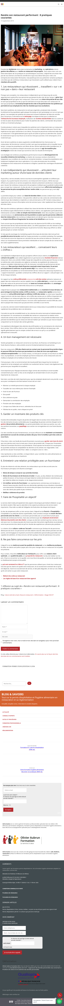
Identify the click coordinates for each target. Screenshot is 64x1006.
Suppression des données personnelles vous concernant (44, 968)
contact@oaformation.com (16, 968)
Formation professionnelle (11, 723)
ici (18, 994)
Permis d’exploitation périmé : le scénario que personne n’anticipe (20, 911)
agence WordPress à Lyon (48, 1003)
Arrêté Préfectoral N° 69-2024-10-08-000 (13, 877)
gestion (3, 424)
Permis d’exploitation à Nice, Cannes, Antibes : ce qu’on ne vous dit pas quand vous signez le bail (29, 909)
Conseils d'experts (8, 716)
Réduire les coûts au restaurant (14, 576)
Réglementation (7, 730)
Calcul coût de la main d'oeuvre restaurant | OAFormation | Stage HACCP (29, 595)
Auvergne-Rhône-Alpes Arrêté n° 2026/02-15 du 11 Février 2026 (20, 882)
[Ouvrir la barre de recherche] (58, 4)
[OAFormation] (2, 4)
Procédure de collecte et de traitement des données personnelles (20, 969)
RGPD (59, 813)
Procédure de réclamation (9, 893)
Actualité (5, 712)
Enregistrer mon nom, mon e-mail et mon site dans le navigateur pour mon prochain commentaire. (31, 642)
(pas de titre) (6, 907)
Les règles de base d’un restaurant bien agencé (19, 578)
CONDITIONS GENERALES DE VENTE (12, 888)
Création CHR (6, 727)
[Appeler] (59, 995)
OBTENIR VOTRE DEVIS (8, 921)
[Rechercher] (29, 683)
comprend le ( (30, 279)
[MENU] (62, 4)
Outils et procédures (9, 719)
